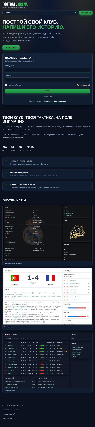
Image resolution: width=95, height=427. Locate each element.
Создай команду (11, 47)
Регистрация (86, 13)
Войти (47, 91)
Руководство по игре (10, 410)
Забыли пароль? (83, 85)
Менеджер (9, 66)
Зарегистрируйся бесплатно (55, 101)
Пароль (8, 75)
